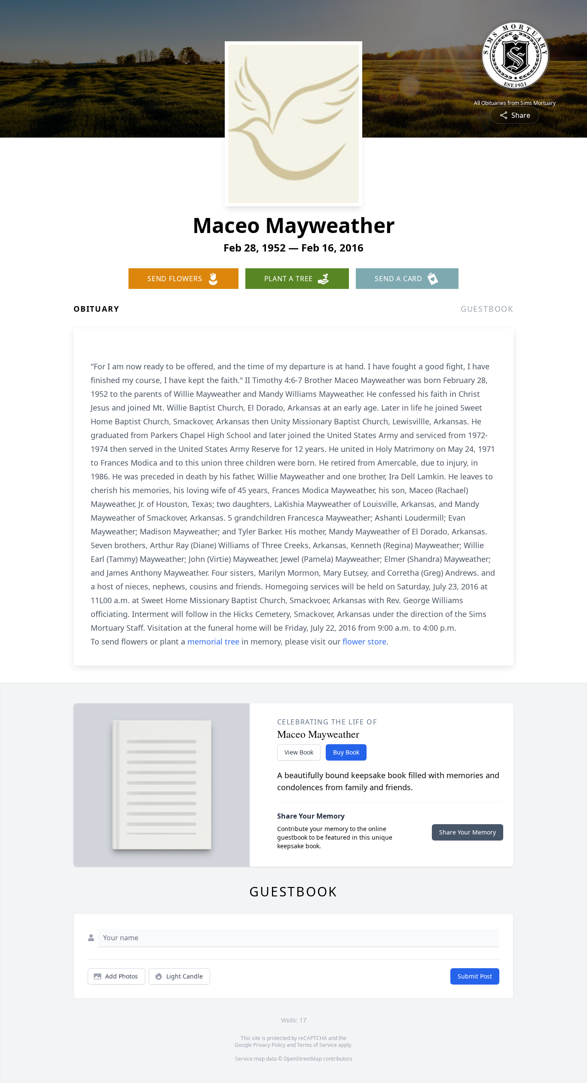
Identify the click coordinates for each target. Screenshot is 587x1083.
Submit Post (475, 976)
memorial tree (213, 641)
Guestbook (487, 309)
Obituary (96, 309)
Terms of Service (317, 1045)
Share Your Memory (467, 832)
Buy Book (346, 752)
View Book (298, 752)
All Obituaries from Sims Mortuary (515, 103)
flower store (364, 641)
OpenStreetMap (303, 1058)
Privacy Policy (269, 1045)
